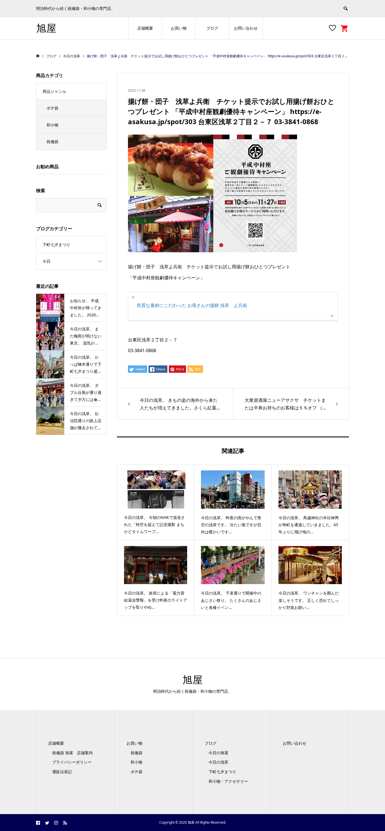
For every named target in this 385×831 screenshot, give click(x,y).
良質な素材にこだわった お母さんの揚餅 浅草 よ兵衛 (192, 305)
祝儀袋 (52, 141)
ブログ (212, 28)
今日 (46, 261)
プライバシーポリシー (72, 762)
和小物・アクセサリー (228, 781)
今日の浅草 (218, 762)
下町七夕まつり (56, 244)
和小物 (52, 125)
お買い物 (179, 28)
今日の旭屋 (218, 752)
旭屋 (46, 28)
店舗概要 (145, 28)
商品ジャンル (54, 91)
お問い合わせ (246, 28)
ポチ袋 (52, 108)
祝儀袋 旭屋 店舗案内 (74, 752)
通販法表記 (62, 771)
